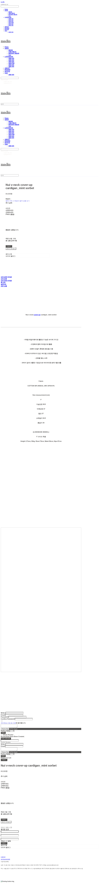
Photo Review (8, 735)
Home (6, 9)
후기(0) (3, 282)
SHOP (6, 10)
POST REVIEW (6, 738)
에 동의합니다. (13, 723)
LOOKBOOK (8, 17)
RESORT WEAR (13, 14)
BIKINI (10, 12)
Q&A (6, 30)
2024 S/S (11, 21)
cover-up (37, 315)
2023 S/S (11, 24)
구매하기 (4, 760)
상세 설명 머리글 (6, 277)
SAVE (3, 732)
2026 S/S (11, 18)
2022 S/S (11, 25)
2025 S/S (11, 20)
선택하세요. (10, 210)
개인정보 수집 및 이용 (8, 723)
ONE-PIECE (12, 13)
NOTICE (7, 29)
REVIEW (7, 28)
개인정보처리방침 (5, 859)
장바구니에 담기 (6, 822)
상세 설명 (4, 279)
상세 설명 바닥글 (6, 280)
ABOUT (7, 26)
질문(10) (3, 284)
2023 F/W (11, 22)
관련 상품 (4, 286)
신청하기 (4, 843)
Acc (10, 16)
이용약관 (3, 857)
